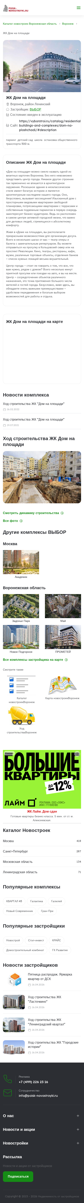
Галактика (36, 901)
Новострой (13, 940)
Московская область (17, 862)
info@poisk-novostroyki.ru (38, 1096)
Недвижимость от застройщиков (58, 1196)
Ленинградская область (20, 872)
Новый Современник (19, 911)
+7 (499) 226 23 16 (33, 1082)
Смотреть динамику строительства (31, 513)
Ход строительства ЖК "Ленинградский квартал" (46, 1022)
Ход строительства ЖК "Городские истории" (53, 1044)
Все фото (10, 521)
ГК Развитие (60, 950)
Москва (8, 841)
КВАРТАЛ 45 (14, 901)
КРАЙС (56, 940)
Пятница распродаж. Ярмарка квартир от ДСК (50, 976)
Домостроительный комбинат (25, 950)
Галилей (56, 901)
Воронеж (67, 23)
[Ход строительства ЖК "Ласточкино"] (14, 1002)
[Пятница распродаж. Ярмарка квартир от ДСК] (12, 979)
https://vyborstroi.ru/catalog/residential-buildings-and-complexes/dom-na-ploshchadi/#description (50, 125)
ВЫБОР (35, 109)
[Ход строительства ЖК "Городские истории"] (14, 1047)
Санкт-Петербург (15, 851)
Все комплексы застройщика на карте (33, 660)
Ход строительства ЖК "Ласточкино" (44, 999)
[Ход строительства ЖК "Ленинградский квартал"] (14, 1025)
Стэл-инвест (36, 940)
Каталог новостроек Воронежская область (30, 23)
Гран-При (47, 911)
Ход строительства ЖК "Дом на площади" (33, 404)
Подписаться (18, 1176)
